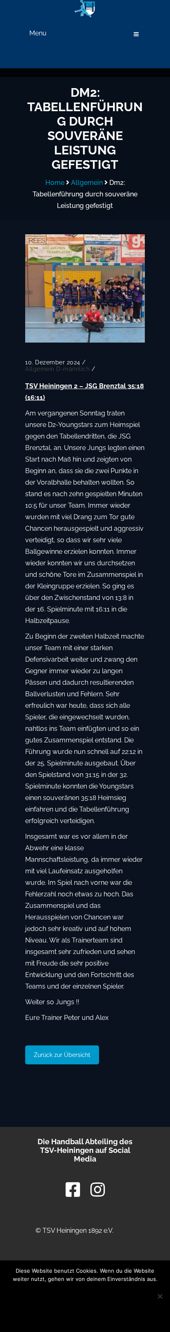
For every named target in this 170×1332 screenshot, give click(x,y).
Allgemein (87, 183)
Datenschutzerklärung (85, 1314)
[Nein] (160, 1296)
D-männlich (73, 369)
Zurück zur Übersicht (62, 1055)
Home (54, 183)
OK (85, 1294)
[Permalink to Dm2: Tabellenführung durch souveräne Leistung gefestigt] (85, 288)
